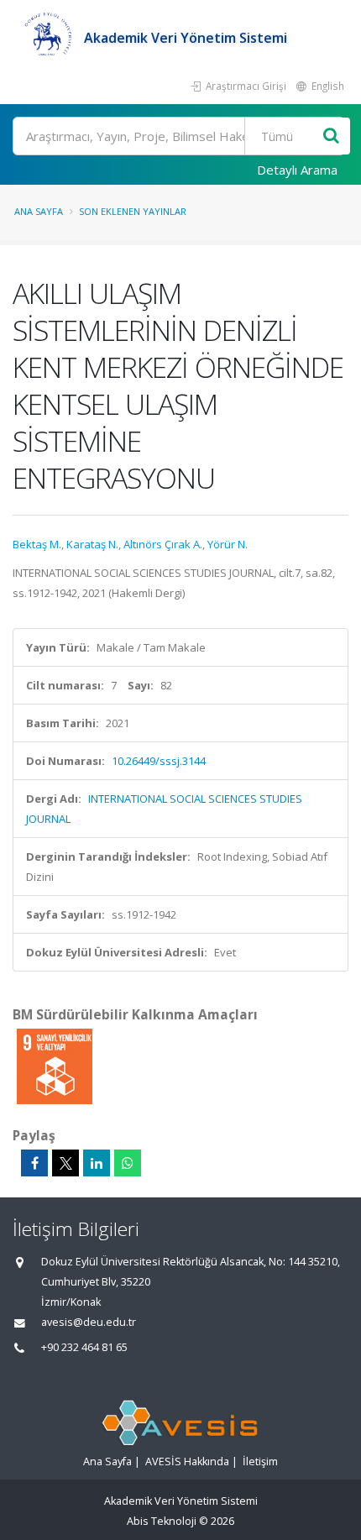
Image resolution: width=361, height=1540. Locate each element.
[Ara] (331, 136)
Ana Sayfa (38, 211)
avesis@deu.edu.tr (88, 1322)
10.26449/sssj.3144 (159, 760)
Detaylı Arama (297, 169)
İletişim (260, 1461)
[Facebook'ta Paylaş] (34, 1163)
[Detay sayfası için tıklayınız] (55, 1065)
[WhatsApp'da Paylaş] (127, 1163)
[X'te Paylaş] (65, 1163)
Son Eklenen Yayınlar (132, 211)
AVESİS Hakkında (187, 1461)
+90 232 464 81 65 (84, 1347)
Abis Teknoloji (161, 1521)
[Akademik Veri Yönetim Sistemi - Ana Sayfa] (48, 38)
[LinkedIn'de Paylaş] (96, 1163)
